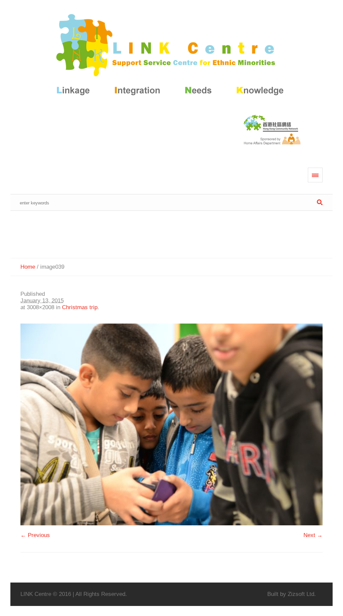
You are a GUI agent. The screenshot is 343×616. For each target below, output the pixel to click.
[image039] (171, 424)
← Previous (35, 535)
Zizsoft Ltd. (302, 594)
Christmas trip (79, 307)
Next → (313, 535)
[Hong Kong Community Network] (171, 56)
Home (27, 267)
